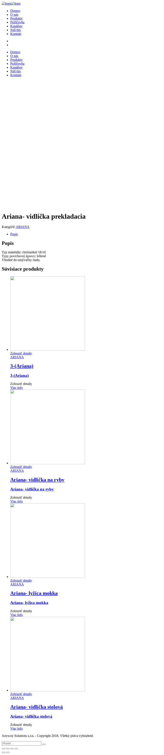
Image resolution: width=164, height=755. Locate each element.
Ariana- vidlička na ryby (32, 489)
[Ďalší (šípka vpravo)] (7, 752)
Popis (14, 234)
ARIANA (22, 227)
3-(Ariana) (19, 375)
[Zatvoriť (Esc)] (3, 748)
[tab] (86, 234)
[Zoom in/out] (16, 748)
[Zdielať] (7, 748)
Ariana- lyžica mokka (29, 602)
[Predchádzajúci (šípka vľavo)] (3, 752)
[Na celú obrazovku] (12, 748)
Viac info (16, 387)
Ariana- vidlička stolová (31, 716)
